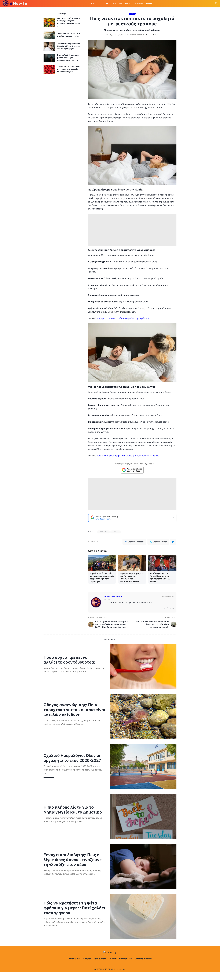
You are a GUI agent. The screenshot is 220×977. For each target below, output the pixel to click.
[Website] (164, 608)
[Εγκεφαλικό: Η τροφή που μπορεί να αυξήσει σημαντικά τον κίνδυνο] (49, 58)
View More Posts (168, 596)
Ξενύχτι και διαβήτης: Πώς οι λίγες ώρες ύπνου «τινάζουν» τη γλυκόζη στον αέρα (73, 859)
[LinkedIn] (172, 608)
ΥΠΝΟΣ (116, 532)
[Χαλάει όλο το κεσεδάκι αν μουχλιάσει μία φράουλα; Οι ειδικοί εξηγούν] (49, 69)
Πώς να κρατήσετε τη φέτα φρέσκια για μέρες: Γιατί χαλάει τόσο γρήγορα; (74, 908)
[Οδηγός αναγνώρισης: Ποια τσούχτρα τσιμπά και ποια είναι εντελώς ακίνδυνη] (143, 716)
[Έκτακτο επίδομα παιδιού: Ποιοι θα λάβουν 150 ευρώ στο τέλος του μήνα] (49, 46)
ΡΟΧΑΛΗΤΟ (104, 532)
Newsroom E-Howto (152, 35)
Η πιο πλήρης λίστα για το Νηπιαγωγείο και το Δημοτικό (73, 809)
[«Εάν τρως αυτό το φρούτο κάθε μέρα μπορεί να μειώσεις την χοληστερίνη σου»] (49, 22)
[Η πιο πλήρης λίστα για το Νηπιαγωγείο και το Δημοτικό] (143, 816)
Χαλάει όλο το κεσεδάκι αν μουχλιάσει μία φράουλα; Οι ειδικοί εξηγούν (69, 69)
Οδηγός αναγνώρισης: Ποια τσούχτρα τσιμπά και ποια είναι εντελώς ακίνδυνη (74, 709)
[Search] (216, 3)
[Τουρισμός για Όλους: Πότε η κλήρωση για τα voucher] (49, 35)
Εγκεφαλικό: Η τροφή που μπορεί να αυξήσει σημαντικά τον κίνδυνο (68, 57)
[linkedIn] (173, 542)
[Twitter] (170, 608)
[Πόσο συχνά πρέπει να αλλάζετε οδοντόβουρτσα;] (143, 666)
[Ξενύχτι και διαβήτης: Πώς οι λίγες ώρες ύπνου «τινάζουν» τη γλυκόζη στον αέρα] (143, 866)
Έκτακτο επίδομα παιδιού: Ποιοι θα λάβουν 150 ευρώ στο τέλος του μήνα (68, 46)
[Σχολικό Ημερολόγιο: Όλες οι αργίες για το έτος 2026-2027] (143, 766)
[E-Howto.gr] (15, 3)
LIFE (132, 13)
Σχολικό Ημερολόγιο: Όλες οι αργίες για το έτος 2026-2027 (72, 758)
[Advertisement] (132, 230)
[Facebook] (167, 608)
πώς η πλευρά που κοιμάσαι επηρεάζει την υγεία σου (123, 318)
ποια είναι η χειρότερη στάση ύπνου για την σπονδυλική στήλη (127, 455)
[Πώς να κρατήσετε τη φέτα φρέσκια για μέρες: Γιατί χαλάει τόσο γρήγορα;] (143, 916)
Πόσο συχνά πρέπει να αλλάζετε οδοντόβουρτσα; (69, 660)
